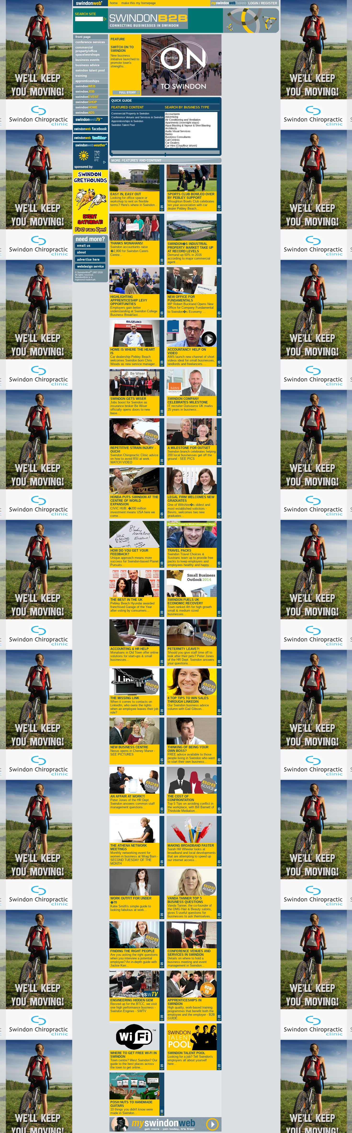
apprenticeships (87, 81)
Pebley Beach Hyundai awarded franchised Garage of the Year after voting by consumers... (132, 605)
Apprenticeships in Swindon (127, 121)
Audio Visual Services (177, 131)
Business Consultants (178, 137)
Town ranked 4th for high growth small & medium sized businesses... (190, 607)
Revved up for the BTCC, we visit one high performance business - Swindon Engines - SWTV (133, 1005)
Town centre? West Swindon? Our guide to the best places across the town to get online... (133, 1060)
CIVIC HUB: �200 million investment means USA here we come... (134, 506)
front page (83, 37)
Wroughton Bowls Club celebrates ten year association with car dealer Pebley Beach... (191, 201)
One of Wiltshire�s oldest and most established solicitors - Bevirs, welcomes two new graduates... (191, 506)
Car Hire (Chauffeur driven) (181, 145)
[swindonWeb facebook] (90, 131)
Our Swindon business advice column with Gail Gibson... (188, 703)
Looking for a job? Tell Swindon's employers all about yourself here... (190, 1058)
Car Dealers (172, 142)
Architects (171, 128)
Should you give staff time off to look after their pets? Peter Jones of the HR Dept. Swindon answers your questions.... (191, 656)
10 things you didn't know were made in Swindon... (131, 1107)
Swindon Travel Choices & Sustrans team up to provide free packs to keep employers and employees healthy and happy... (190, 558)
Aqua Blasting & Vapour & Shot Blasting (187, 125)
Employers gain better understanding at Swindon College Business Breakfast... (133, 306)
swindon (85, 86)
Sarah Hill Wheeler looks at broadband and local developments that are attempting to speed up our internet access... (192, 853)
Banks (169, 134)
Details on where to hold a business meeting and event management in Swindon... (189, 958)
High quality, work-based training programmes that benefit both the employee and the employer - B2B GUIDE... (191, 1009)
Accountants (172, 113)
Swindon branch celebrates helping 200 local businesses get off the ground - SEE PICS (192, 453)
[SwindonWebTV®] (89, 121)
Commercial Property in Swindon (130, 113)
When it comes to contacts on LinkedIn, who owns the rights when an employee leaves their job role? (134, 705)
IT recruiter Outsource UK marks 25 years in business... (190, 404)
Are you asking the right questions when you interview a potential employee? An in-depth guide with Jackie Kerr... (134, 958)
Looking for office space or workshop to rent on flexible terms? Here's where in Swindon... (134, 199)
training (81, 75)
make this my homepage (138, 3)
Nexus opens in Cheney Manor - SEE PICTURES (132, 750)
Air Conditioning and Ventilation (182, 119)
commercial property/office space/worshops (87, 51)
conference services (90, 42)
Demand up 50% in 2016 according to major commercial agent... (190, 253)
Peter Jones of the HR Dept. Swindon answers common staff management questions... (132, 802)
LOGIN (253, 3)
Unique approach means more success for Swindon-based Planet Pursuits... (134, 558)
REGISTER (269, 3)
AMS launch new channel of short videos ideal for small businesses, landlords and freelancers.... (191, 357)
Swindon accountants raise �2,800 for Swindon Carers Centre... (129, 249)
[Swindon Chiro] (36, 566)
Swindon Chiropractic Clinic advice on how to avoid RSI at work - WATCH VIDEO (134, 455)
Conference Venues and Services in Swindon (137, 117)
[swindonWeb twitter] (90, 140)
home (114, 3)
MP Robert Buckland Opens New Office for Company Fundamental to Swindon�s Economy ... (191, 304)
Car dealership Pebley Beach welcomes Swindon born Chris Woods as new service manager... (133, 357)
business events (87, 60)
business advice (87, 65)
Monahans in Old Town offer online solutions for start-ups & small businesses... (134, 654)
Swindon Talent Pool (123, 125)
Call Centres (172, 139)
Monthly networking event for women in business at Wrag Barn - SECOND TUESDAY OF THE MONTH (134, 854)
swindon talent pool (90, 70)
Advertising (171, 116)
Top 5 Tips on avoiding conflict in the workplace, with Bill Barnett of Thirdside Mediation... (191, 804)
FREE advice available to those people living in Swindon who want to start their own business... (191, 754)
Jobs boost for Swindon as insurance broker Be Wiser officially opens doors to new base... (130, 406)
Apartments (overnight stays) (182, 122)
